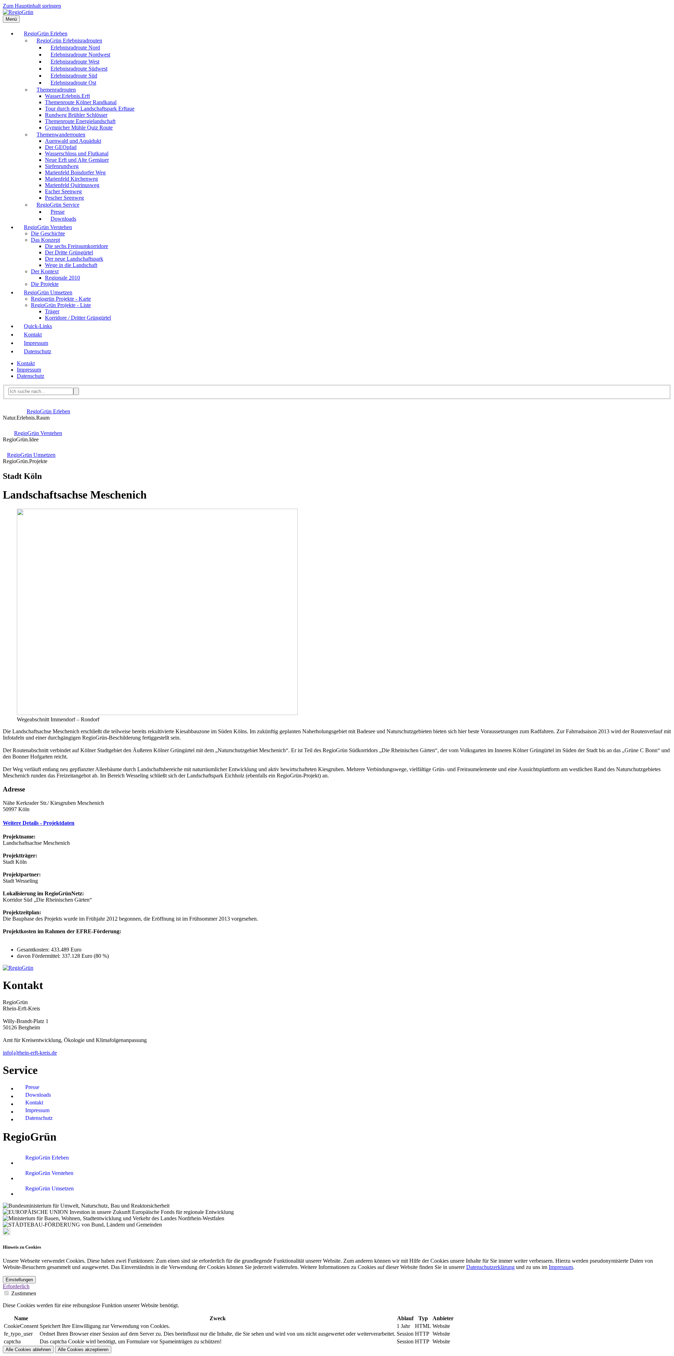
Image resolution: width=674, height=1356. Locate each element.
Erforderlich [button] (16, 1286)
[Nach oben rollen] (6, 1233)
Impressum (561, 1267)
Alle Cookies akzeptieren (83, 1349)
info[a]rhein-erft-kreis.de (30, 1053)
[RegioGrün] (18, 12)
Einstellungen (19, 1279)
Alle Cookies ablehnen (28, 1349)
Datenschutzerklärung (490, 1267)
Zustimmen (23, 1293)
